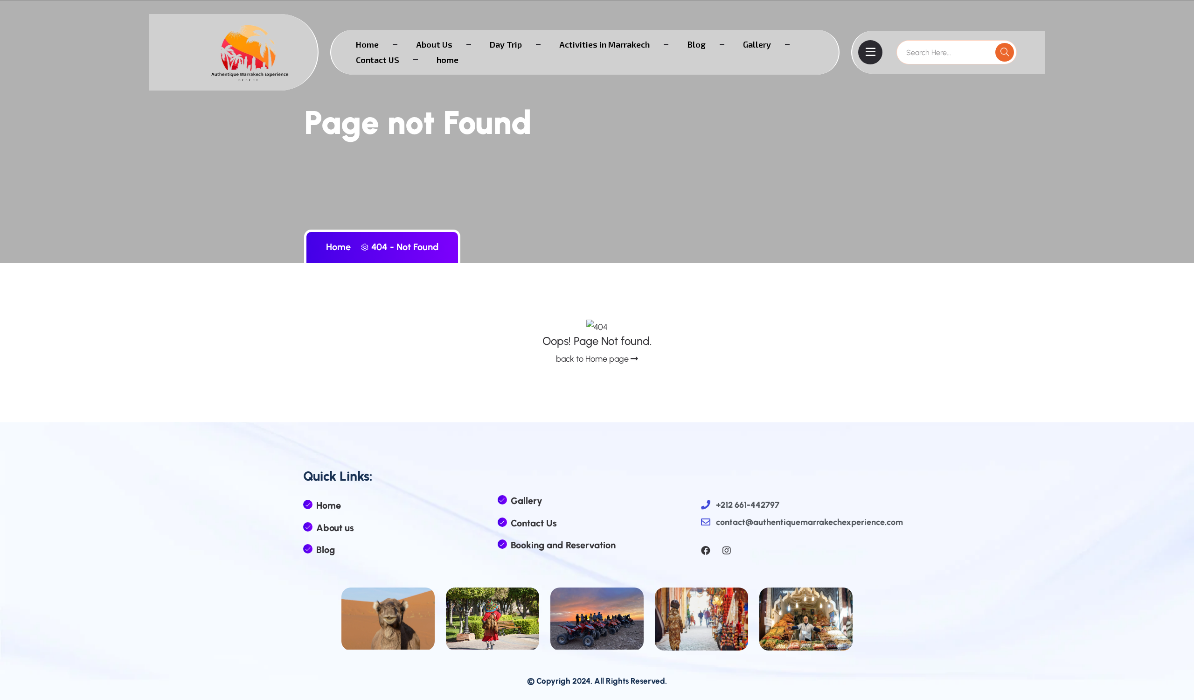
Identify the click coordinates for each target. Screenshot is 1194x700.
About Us (434, 44)
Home (367, 44)
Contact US (377, 60)
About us (335, 527)
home (447, 60)
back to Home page (593, 359)
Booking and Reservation (563, 545)
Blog (696, 44)
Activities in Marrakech (604, 44)
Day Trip (506, 44)
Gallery (757, 44)
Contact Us (534, 523)
